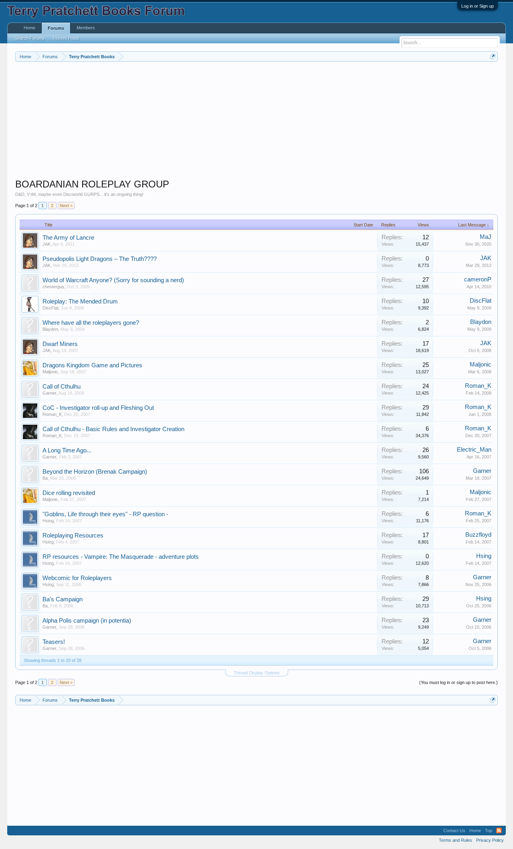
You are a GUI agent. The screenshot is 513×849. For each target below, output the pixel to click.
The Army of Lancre (68, 237)
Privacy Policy (490, 840)
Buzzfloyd (478, 534)
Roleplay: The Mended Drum (80, 301)
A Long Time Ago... (66, 450)
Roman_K (478, 386)
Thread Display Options (257, 672)
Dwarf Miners (60, 344)
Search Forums (29, 38)
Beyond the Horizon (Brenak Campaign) (94, 471)
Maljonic (50, 371)
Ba (45, 478)
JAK (46, 244)
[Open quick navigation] (492, 56)
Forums (56, 28)
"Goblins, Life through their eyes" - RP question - (105, 514)
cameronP (477, 279)
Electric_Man (474, 449)
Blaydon (50, 329)
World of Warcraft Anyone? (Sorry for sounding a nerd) (113, 280)
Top (488, 830)
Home (29, 27)
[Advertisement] (255, 122)
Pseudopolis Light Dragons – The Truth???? (99, 259)
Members (86, 27)
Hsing (48, 520)
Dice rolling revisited (68, 493)
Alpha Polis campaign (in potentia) (86, 620)
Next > (66, 205)
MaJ (485, 237)
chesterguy (53, 286)
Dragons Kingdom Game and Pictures (92, 365)
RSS (499, 830)
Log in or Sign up (477, 6)
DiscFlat (50, 307)
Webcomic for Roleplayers (77, 578)
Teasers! (53, 642)
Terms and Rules (455, 840)
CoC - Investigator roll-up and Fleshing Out (98, 408)
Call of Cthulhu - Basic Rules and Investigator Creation (113, 429)
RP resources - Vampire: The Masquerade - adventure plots (120, 557)
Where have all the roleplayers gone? (90, 323)
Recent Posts (66, 38)
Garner (49, 393)
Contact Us (454, 830)
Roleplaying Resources (72, 535)
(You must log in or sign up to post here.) (458, 682)
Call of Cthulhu (61, 386)
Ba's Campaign (62, 599)
